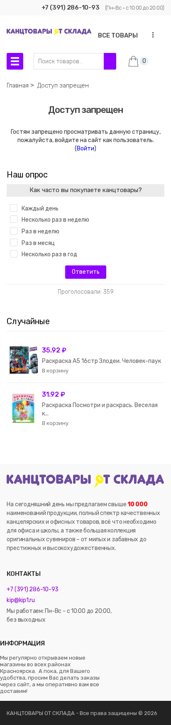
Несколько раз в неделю (55, 219)
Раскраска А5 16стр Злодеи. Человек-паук (101, 361)
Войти (85, 148)
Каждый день (40, 208)
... (151, 35)
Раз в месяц (38, 243)
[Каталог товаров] (15, 61)
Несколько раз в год (49, 254)
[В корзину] (55, 371)
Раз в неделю (40, 231)
